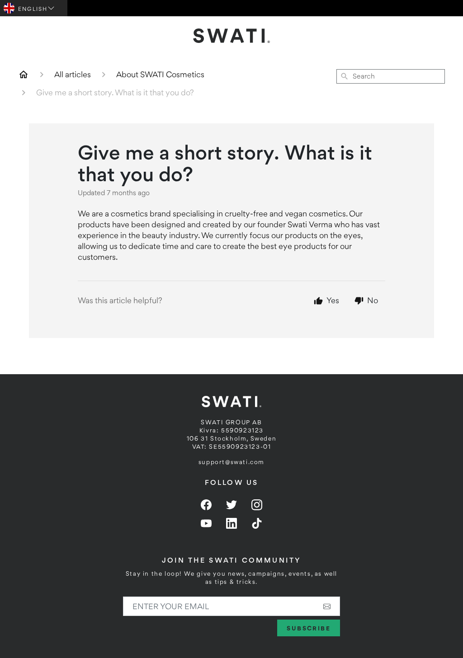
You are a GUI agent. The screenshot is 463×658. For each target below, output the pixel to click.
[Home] (23, 74)
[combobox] (390, 76)
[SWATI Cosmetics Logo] (231, 35)
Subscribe (309, 628)
